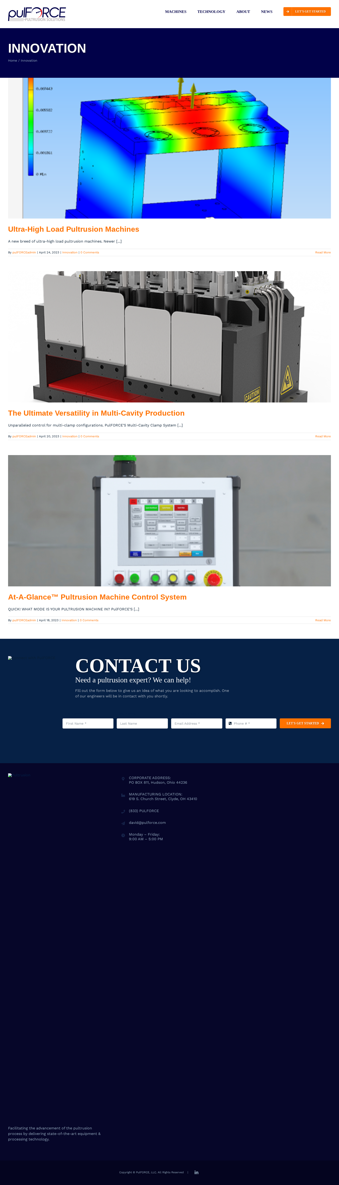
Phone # (235, 713)
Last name (126, 713)
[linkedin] (196, 1172)
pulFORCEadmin (24, 252)
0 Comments (89, 252)
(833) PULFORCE (144, 811)
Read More (323, 252)
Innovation (69, 252)
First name (73, 713)
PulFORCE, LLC (146, 1172)
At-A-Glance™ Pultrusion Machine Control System (97, 597)
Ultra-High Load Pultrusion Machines (73, 229)
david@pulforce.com (147, 822)
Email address (185, 713)
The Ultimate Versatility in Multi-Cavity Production (96, 413)
